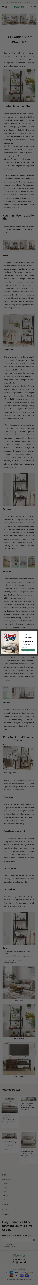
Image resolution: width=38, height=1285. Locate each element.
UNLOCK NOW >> (28, 649)
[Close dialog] (36, 632)
